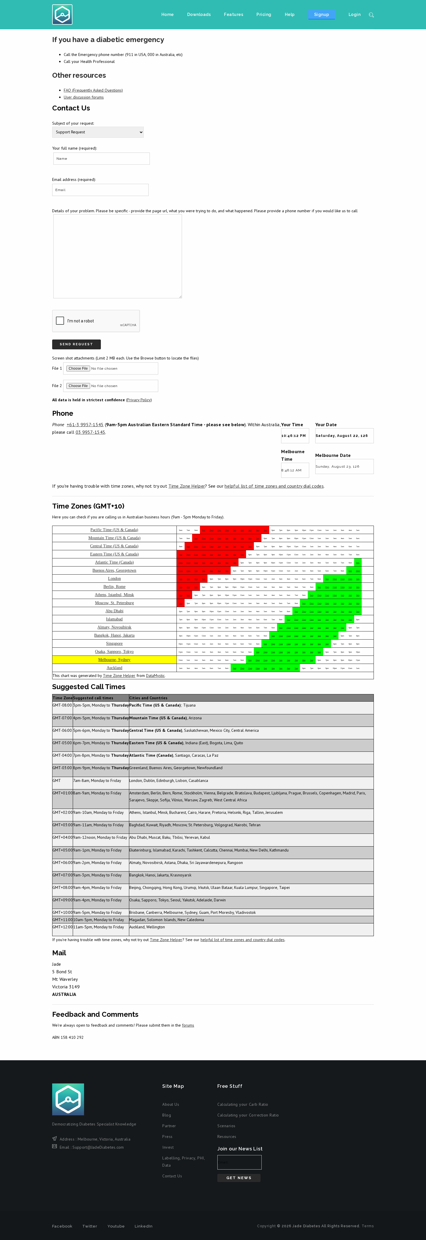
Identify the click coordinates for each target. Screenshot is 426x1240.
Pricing (264, 14)
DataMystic (155, 675)
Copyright (266, 1226)
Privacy (189, 1158)
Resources (226, 1136)
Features (233, 14)
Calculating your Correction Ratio (248, 1115)
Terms (368, 1226)
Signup (321, 14)
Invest (168, 1147)
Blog (166, 1115)
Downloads (199, 14)
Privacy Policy (139, 399)
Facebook (62, 1226)
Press (167, 1136)
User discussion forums (84, 97)
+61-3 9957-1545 (85, 424)
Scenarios (226, 1125)
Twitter (89, 1226)
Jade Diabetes (62, 14)
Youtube (116, 1226)
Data (166, 1165)
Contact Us (172, 1176)
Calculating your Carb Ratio (242, 1104)
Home (167, 14)
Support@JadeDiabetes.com (98, 1147)
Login (355, 14)
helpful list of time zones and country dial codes (274, 486)
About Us (170, 1104)
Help (290, 14)
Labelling (171, 1158)
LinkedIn (144, 1226)
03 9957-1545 (90, 432)
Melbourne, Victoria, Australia (104, 1139)
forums (188, 1025)
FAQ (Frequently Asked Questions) (93, 90)
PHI (200, 1158)
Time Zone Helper (186, 486)
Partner (169, 1125)
